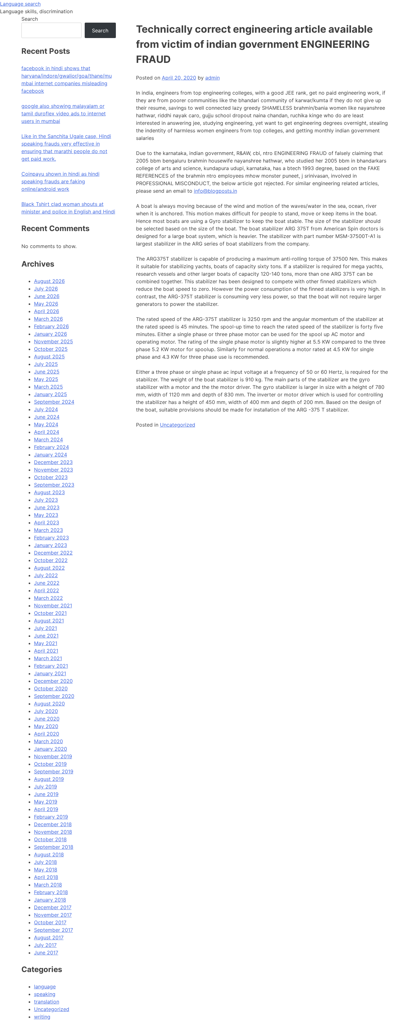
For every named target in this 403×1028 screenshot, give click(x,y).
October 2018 (50, 839)
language (45, 986)
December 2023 (53, 462)
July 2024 (46, 409)
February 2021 (51, 666)
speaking (44, 994)
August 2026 (49, 281)
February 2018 (51, 892)
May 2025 (46, 379)
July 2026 (46, 288)
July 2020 (46, 711)
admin (212, 78)
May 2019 (45, 802)
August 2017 (49, 937)
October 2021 (50, 613)
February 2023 (51, 537)
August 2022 (49, 568)
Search (29, 19)
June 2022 (47, 583)
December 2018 (53, 824)
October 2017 (50, 922)
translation (46, 1001)
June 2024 (47, 417)
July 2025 (46, 364)
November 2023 (53, 470)
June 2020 (47, 719)
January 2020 (50, 749)
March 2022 (48, 598)
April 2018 (46, 877)
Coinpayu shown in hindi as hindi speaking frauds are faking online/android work (60, 181)
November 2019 (53, 756)
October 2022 (51, 560)
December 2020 (53, 681)
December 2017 (52, 907)
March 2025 (48, 387)
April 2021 (46, 651)
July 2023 (46, 500)
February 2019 (51, 817)
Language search (20, 4)
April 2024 (46, 432)
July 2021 (45, 628)
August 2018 (49, 854)
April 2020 (46, 734)
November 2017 (53, 915)
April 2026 (46, 311)
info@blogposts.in (215, 191)
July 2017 (45, 945)
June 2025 (47, 371)
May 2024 (46, 424)
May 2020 (46, 726)
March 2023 (48, 530)
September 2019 (53, 771)
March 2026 (48, 319)
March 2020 (48, 741)
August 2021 (49, 620)
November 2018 (53, 832)
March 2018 (48, 885)
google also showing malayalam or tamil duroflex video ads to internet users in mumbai (63, 113)
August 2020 (49, 703)
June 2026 (47, 296)
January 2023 (50, 545)
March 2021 (48, 658)
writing (42, 1017)
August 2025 (49, 356)
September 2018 (53, 847)
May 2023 (46, 515)
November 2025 (53, 341)
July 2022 (46, 575)
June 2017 (46, 952)
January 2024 (50, 454)
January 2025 (50, 394)
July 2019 (45, 786)
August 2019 (49, 779)
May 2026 (46, 304)
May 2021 (45, 643)
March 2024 (48, 439)
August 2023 (49, 492)
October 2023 (51, 477)
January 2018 (50, 900)
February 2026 (51, 326)
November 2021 (53, 605)
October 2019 (50, 764)
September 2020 (54, 696)
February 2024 (51, 447)
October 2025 (51, 349)
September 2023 (54, 485)
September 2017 (53, 930)
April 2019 (46, 809)
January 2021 (50, 673)
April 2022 (46, 590)
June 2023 (47, 507)
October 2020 (51, 688)
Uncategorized (177, 425)
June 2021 (46, 636)
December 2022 (53, 553)
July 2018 (45, 862)
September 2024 (54, 402)
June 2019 (46, 794)
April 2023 (46, 522)
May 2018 (45, 869)
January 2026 (50, 334)
